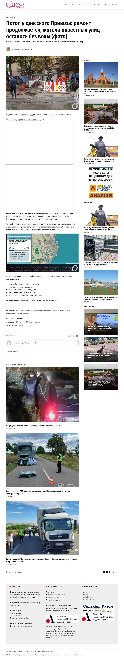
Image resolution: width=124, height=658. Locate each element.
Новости (67, 4)
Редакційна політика (30, 651)
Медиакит (51, 592)
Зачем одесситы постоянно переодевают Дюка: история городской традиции (99, 160)
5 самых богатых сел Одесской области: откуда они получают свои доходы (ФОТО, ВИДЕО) (99, 128)
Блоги (90, 4)
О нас (106, 4)
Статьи (74, 4)
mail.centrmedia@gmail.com (21, 618)
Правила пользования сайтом (45, 651)
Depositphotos (88, 597)
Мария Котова (15, 49)
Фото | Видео (97, 4)
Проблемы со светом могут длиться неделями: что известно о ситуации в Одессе (101, 264)
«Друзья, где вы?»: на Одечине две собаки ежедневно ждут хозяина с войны (99, 355)
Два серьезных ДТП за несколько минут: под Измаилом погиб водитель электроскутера (38, 492)
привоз (21, 325)
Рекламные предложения (56, 595)
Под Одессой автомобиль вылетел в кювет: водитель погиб (33, 426)
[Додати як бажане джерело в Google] (36, 322)
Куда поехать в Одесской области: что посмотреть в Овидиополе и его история (98, 90)
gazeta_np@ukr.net (54, 600)
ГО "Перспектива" (89, 599)
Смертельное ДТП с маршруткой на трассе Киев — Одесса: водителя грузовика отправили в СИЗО (41, 560)
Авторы (18, 572)
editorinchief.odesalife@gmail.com (23, 626)
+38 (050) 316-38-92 (54, 597)
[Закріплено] (116, 4)
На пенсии (86, 592)
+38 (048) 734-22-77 (17, 616)
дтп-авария (15, 325)
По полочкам (82, 4)
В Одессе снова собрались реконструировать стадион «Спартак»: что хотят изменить (100, 298)
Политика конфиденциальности (14, 651)
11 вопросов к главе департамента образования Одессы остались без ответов (99, 328)
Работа (85, 595)
